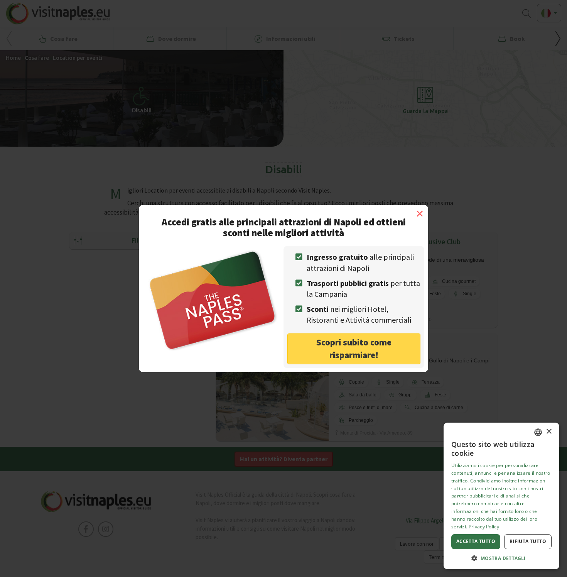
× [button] (549, 432)
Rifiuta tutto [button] (528, 541)
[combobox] (538, 432)
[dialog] (501, 496)
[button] (501, 558)
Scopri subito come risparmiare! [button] (354, 348)
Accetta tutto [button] (475, 541)
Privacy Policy (484, 526)
